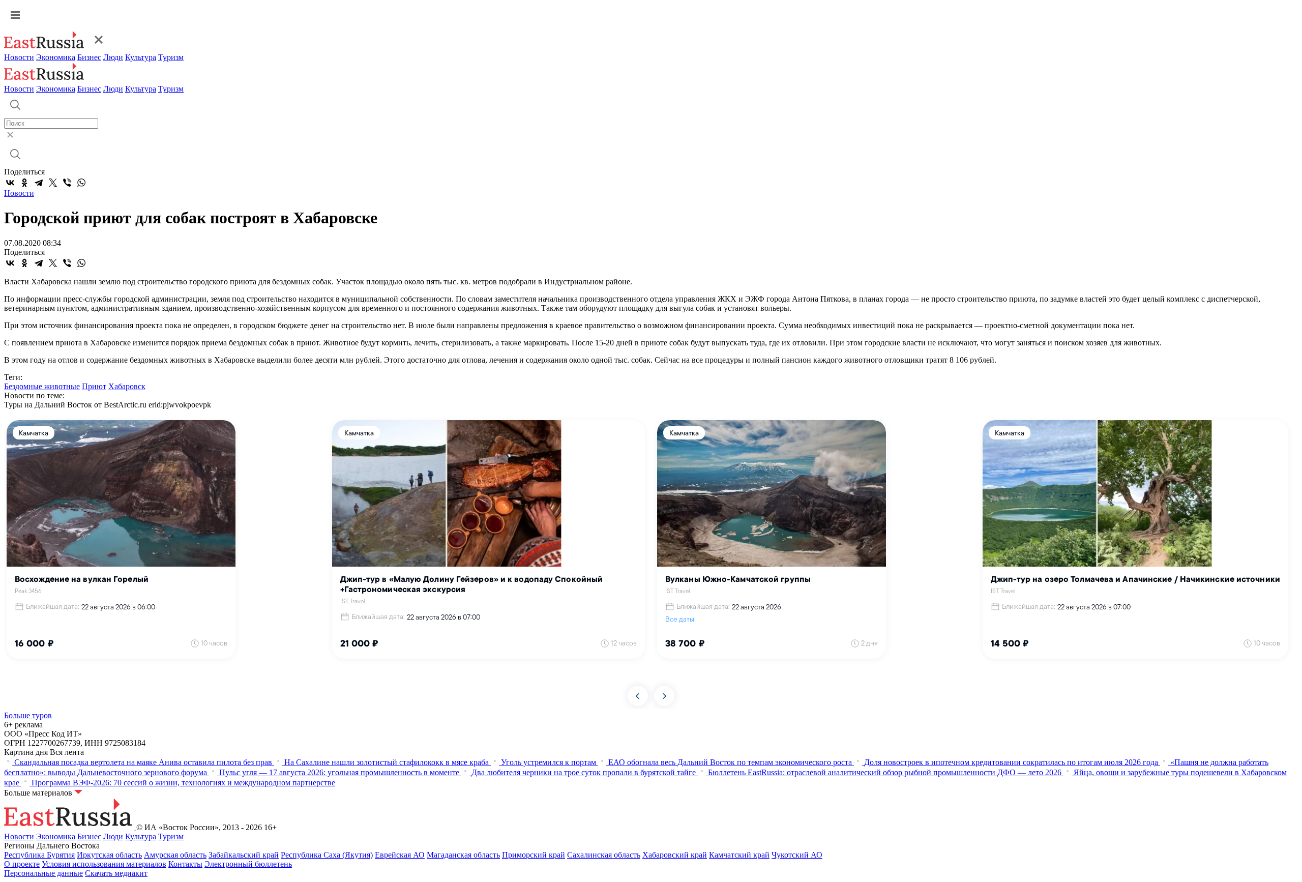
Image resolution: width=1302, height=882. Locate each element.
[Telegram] (39, 183)
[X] (53, 183)
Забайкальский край (244, 854)
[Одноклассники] (24, 183)
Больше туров (28, 715)
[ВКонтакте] (10, 183)
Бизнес (89, 57)
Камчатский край (739, 854)
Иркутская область (109, 854)
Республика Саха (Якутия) (327, 854)
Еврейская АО (400, 854)
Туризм (171, 57)
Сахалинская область (603, 854)
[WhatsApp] (81, 183)
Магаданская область (463, 854)
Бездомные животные (42, 386)
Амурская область (175, 854)
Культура (140, 57)
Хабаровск (126, 386)
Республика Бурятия (39, 854)
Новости (19, 57)
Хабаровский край (674, 854)
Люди (113, 57)
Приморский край (533, 854)
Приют (94, 386)
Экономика (55, 57)
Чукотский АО (797, 854)
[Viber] (67, 183)
